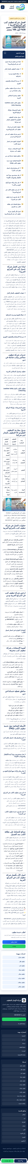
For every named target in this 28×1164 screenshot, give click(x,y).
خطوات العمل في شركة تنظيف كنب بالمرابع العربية (13, 128)
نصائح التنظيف (22, 1047)
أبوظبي (23, 1114)
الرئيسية (23, 1036)
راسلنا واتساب (21, 1019)
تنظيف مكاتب (21, 986)
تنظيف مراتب (21, 978)
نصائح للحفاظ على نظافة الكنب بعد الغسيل (14, 205)
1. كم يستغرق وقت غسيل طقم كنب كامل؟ (14, 169)
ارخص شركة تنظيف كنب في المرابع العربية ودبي (13, 135)
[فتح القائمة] (2, 7)
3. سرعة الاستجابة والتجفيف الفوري (13, 82)
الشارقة (23, 1122)
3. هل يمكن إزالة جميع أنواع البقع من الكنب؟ (13, 184)
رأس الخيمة (22, 1133)
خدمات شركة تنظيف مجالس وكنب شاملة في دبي (13, 89)
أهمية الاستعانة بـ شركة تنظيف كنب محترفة (14, 150)
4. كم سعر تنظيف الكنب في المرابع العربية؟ (13, 191)
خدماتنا (23, 1043)
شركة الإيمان (16, 280)
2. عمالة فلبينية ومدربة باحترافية (15, 75)
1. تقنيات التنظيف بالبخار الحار (13, 69)
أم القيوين (23, 1141)
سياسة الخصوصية (21, 1054)
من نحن (23, 1039)
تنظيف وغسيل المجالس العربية (14, 97)
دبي (24, 1118)
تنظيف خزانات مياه (21, 1096)
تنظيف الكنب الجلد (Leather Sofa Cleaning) (13, 104)
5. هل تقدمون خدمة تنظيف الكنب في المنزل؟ (13, 198)
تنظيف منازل (21, 957)
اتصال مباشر (14, 942)
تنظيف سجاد (22, 970)
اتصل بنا (23, 1051)
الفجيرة (23, 1137)
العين (24, 1129)
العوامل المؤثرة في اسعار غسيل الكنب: (14, 142)
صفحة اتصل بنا (21, 1023)
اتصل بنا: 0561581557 (19, 1015)
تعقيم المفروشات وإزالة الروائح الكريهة (14, 111)
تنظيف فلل (22, 961)
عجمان (23, 1126)
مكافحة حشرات (22, 1103)
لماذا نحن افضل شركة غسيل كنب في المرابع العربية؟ (13, 63)
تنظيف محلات (21, 982)
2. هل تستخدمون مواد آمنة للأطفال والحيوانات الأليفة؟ (13, 176)
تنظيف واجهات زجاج (21, 1099)
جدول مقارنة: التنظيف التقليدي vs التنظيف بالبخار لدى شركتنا (14, 119)
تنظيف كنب (22, 966)
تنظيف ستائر (22, 974)
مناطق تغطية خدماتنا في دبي (13, 156)
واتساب (14, 946)
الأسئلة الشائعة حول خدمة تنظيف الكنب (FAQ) (14, 162)
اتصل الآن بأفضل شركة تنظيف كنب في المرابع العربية (13, 213)
